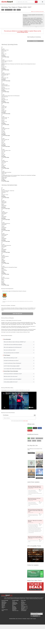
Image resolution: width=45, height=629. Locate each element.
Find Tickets (3, 68)
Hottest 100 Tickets (15, 610)
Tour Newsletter (23, 610)
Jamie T (3, 606)
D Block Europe (4, 602)
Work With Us (23, 602)
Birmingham (24, 618)
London (16, 618)
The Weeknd (14, 604)
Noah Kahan (3, 601)
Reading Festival (15, 603)
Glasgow (28, 618)
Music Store (30, 430)
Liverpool (34, 618)
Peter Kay (3, 604)
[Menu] (42, 2)
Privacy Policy (35, 598)
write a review (25, 420)
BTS (13, 605)
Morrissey (18, 9)
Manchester (20, 618)
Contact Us (23, 603)
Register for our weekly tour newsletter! (37, 612)
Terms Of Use (40, 598)
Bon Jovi (13, 606)
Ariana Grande (14, 602)
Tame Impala (4, 603)
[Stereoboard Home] (7, 2)
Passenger (3, 605)
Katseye (13, 601)
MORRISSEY (3, 192)
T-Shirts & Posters (24, 609)
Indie (14, 9)
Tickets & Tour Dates (8, 9)
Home (3, 9)
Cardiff (31, 618)
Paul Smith (14, 609)
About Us (22, 601)
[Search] (36, 2)
